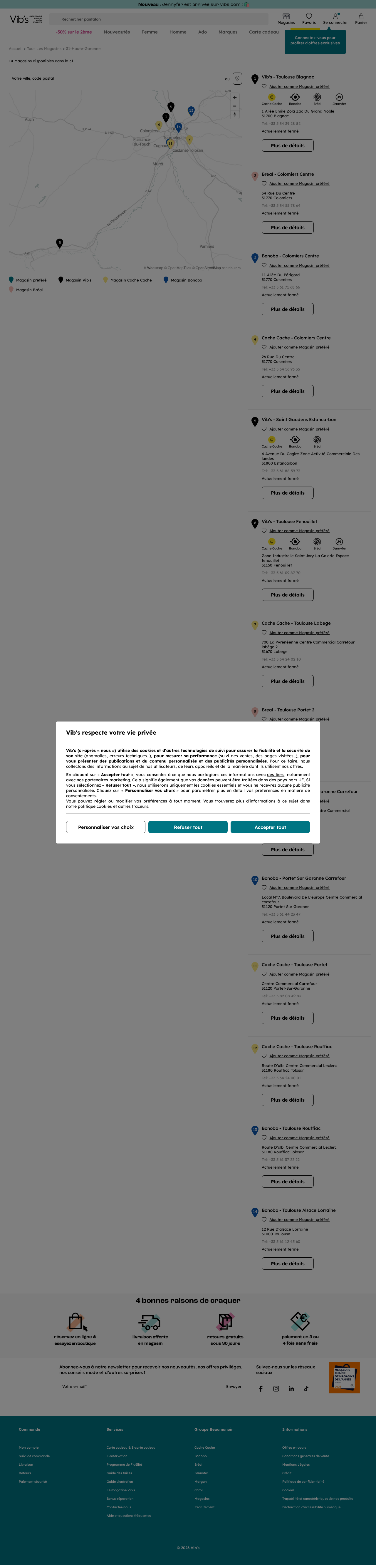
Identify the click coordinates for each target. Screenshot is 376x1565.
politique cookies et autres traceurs (113, 806)
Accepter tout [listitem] (270, 827)
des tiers (275, 774)
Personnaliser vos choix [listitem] (106, 827)
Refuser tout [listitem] (188, 827)
